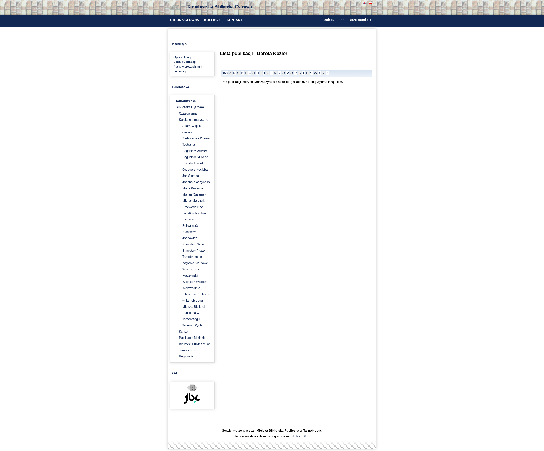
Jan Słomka (190, 175)
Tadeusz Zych (192, 325)
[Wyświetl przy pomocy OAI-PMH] (192, 391)
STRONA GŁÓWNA (184, 20)
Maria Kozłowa (192, 188)
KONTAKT (234, 20)
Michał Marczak (193, 200)
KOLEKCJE (213, 20)
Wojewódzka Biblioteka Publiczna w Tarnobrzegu (196, 294)
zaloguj (329, 19)
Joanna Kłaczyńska (196, 182)
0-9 (225, 73)
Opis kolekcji (182, 57)
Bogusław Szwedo (195, 157)
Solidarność (190, 225)
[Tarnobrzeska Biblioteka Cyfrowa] (176, 8)
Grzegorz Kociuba (195, 169)
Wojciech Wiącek (194, 282)
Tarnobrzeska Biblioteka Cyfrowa (219, 6)
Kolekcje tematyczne (193, 119)
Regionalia (186, 356)
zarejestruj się (360, 19)
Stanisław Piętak (193, 250)
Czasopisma (188, 113)
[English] (365, 2)
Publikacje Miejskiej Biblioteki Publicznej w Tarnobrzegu (194, 344)
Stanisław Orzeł (193, 244)
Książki (184, 331)
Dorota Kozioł (192, 163)
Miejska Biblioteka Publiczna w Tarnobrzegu (194, 313)
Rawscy (188, 219)
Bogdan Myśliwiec (195, 151)
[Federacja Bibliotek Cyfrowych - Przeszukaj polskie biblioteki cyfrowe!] (192, 402)
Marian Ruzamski (194, 194)
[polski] (371, 2)
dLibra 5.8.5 (300, 436)
